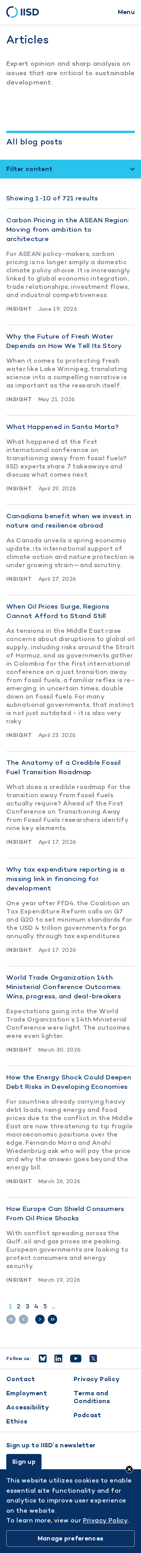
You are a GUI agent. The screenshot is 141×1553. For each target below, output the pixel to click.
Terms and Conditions (92, 1397)
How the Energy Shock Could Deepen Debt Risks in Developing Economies (68, 1082)
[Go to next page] (40, 1319)
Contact (20, 1379)
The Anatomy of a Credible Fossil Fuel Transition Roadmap (63, 767)
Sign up (24, 1462)
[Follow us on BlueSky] (43, 1358)
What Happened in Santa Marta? (62, 426)
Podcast (87, 1415)
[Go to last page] (52, 1319)
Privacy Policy (97, 1379)
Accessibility (27, 1407)
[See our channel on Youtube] (75, 1358)
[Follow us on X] (93, 1358)
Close (129, 1469)
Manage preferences (70, 1538)
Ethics (16, 1421)
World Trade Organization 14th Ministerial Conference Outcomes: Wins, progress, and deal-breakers (64, 986)
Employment (26, 1393)
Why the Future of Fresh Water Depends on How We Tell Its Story (64, 341)
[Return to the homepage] (25, 12)
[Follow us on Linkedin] (58, 1358)
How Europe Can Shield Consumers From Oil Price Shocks (65, 1213)
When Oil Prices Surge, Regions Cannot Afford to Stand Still (57, 611)
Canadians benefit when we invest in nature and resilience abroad (68, 521)
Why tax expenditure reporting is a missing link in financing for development (65, 878)
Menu (126, 12)
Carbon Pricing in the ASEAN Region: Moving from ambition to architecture (67, 229)
